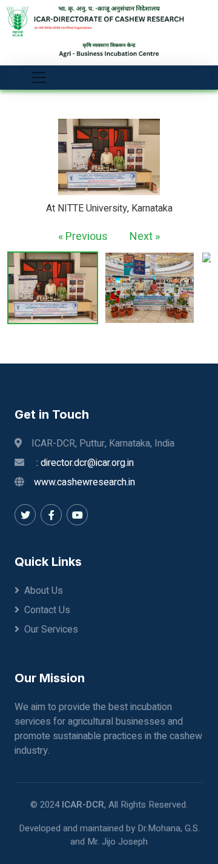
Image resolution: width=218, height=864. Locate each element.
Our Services (51, 629)
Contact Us (47, 610)
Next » (145, 236)
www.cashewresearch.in (84, 482)
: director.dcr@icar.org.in (85, 463)
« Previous (83, 236)
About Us (43, 590)
